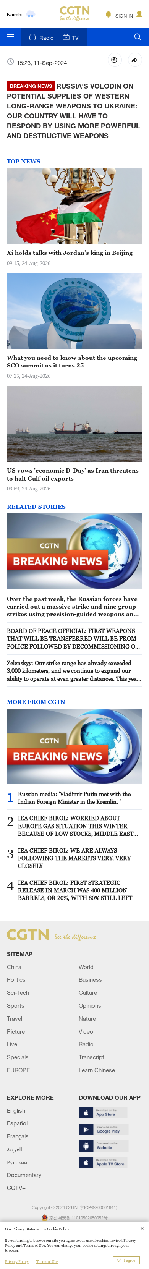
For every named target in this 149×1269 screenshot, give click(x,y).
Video (86, 1031)
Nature (87, 1018)
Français (18, 1136)
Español (17, 1123)
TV (75, 37)
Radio (46, 37)
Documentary (24, 1174)
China (14, 966)
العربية (15, 1149)
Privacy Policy (17, 1261)
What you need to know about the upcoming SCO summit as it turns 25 (72, 361)
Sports (15, 1005)
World (86, 966)
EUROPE (18, 1070)
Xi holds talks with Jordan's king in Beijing (70, 252)
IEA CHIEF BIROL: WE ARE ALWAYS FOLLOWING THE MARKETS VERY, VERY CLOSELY (74, 858)
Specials (18, 1057)
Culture (88, 992)
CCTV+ (16, 1187)
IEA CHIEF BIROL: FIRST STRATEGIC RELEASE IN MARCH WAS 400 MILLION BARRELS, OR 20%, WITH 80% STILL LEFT (75, 890)
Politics (16, 979)
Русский (17, 1162)
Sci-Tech (18, 992)
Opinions (90, 1005)
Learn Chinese (97, 1070)
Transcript (91, 1057)
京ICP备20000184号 (99, 1207)
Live (12, 1044)
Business (90, 979)
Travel (14, 1018)
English (16, 1110)
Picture (16, 1031)
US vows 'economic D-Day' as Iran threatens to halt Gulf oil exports (73, 474)
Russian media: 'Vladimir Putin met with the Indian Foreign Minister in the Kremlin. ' (74, 797)
